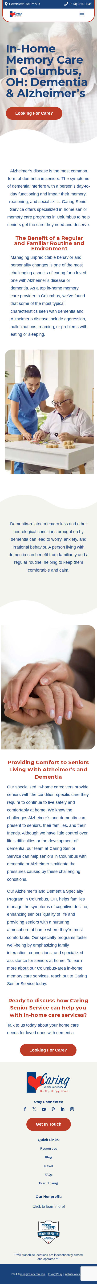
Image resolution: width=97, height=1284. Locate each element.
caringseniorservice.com (32, 1274)
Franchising (48, 1183)
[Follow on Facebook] (25, 1109)
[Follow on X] (34, 1109)
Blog (48, 1157)
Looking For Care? (34, 113)
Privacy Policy (55, 1274)
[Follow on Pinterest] (53, 1109)
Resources (48, 1148)
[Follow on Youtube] (44, 1109)
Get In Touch (48, 1124)
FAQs (49, 1174)
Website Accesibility (75, 1274)
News (48, 1166)
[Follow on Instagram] (72, 1109)
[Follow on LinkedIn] (62, 1109)
